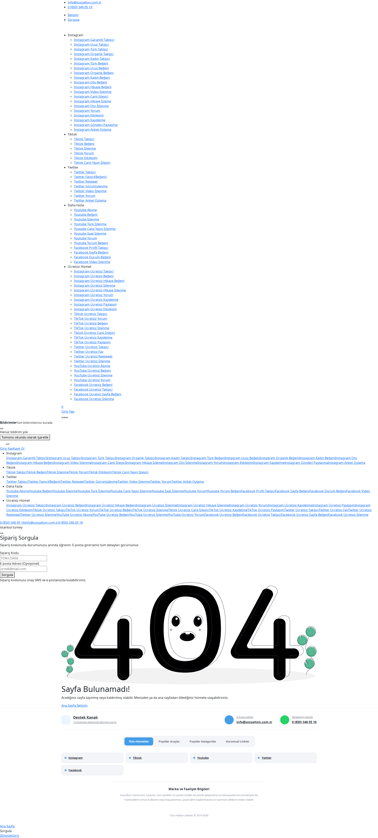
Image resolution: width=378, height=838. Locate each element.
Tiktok (137, 758)
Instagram (76, 758)
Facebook (75, 770)
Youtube (203, 758)
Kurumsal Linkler (237, 741)
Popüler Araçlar (169, 741)
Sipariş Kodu (9, 553)
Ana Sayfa (68, 705)
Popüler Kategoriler (203, 741)
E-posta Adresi (19, 563)
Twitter (266, 758)
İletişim (82, 705)
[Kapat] (1, 533)
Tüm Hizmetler (139, 741)
